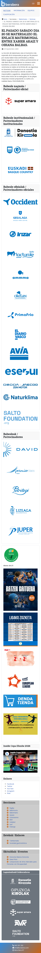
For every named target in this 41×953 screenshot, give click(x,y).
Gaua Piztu (13, 859)
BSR (11, 820)
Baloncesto (14, 810)
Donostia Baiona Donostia (19, 857)
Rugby (12, 808)
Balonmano (14, 813)
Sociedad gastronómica (18, 843)
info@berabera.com (21, 948)
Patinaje (12, 827)
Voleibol (12, 822)
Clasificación (9, 14)
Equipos (31, 10)
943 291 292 (18, 945)
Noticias (6, 10)
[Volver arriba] (37, 949)
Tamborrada (14, 841)
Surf (11, 824)
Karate (12, 815)
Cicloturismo (14, 817)
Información (19, 10)
